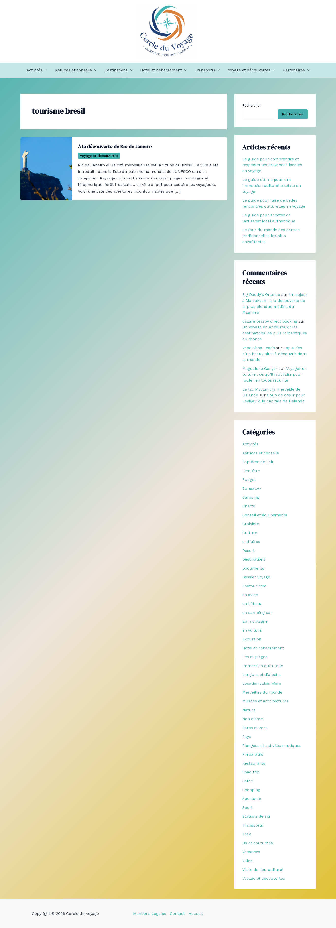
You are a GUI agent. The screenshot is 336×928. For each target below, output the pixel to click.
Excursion (251, 639)
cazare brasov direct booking (269, 321)
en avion (250, 594)
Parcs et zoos (255, 727)
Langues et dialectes (262, 674)
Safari (247, 781)
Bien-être (251, 470)
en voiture (251, 630)
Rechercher (251, 105)
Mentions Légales (149, 913)
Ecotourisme (254, 586)
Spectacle (251, 798)
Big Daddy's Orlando (261, 294)
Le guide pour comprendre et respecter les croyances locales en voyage (272, 165)
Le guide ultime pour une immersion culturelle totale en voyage (271, 185)
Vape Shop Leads (258, 347)
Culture (249, 532)
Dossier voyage (256, 577)
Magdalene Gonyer (259, 368)
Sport (247, 807)
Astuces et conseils (73, 70)
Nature (249, 710)
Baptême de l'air (258, 461)
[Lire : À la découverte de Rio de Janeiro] (46, 168)
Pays (246, 736)
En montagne (255, 621)
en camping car (257, 612)
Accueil (196, 913)
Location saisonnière (261, 683)
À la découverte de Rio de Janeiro (115, 146)
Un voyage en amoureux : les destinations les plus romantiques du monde (274, 333)
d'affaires (251, 541)
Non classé (252, 718)
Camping (250, 497)
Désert (248, 550)
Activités (34, 70)
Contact (177, 913)
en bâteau (251, 603)
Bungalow (251, 488)
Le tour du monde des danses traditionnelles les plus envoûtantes (271, 236)
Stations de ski (256, 816)
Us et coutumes (257, 843)
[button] (44, 70)
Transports (205, 70)
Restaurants (253, 763)
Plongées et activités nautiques (271, 745)
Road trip (251, 772)
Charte (248, 506)
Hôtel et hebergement (161, 70)
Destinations (116, 70)
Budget (249, 479)
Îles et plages (254, 656)
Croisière (250, 523)
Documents (253, 568)
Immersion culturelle (262, 665)
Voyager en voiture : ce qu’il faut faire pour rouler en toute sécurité (274, 374)
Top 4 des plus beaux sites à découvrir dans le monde (274, 353)
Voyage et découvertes (249, 70)
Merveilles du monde (262, 692)
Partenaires (294, 70)
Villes (247, 860)
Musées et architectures (265, 701)
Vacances (251, 851)
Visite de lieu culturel (262, 869)
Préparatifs (252, 754)
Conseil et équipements (264, 515)
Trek (246, 834)
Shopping (251, 789)
